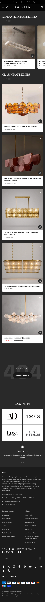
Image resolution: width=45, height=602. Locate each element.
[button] (32, 29)
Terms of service (24, 594)
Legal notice (18, 596)
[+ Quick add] (33, 56)
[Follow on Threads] (19, 566)
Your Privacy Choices (8, 536)
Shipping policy (35, 594)
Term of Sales (6, 529)
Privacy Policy (29, 515)
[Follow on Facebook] (3, 566)
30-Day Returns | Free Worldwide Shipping (22, 2)
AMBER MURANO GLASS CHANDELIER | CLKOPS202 (20, 127)
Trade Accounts (7, 533)
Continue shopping (22, 375)
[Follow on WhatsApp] (8, 570)
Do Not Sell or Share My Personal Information (32, 537)
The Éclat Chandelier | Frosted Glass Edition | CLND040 (22, 286)
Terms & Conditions (30, 526)
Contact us (5, 515)
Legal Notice (28, 529)
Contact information (7, 596)
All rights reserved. (17, 591)
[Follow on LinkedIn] (40, 566)
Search (4, 526)
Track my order (6, 519)
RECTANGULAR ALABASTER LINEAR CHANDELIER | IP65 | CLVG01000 (15, 62)
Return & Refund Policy (32, 519)
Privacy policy (14, 594)
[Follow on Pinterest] (24, 566)
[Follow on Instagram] (14, 566)
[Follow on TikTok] (35, 566)
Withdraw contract (30, 542)
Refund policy (5, 594)
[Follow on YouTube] (30, 566)
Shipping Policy (29, 522)
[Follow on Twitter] (8, 566)
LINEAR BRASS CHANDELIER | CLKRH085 (17, 338)
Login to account (7, 522)
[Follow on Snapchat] (3, 570)
